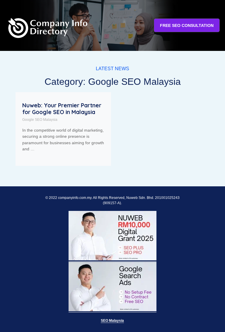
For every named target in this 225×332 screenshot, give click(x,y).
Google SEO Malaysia (39, 120)
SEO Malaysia (112, 321)
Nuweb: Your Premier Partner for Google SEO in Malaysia (61, 109)
